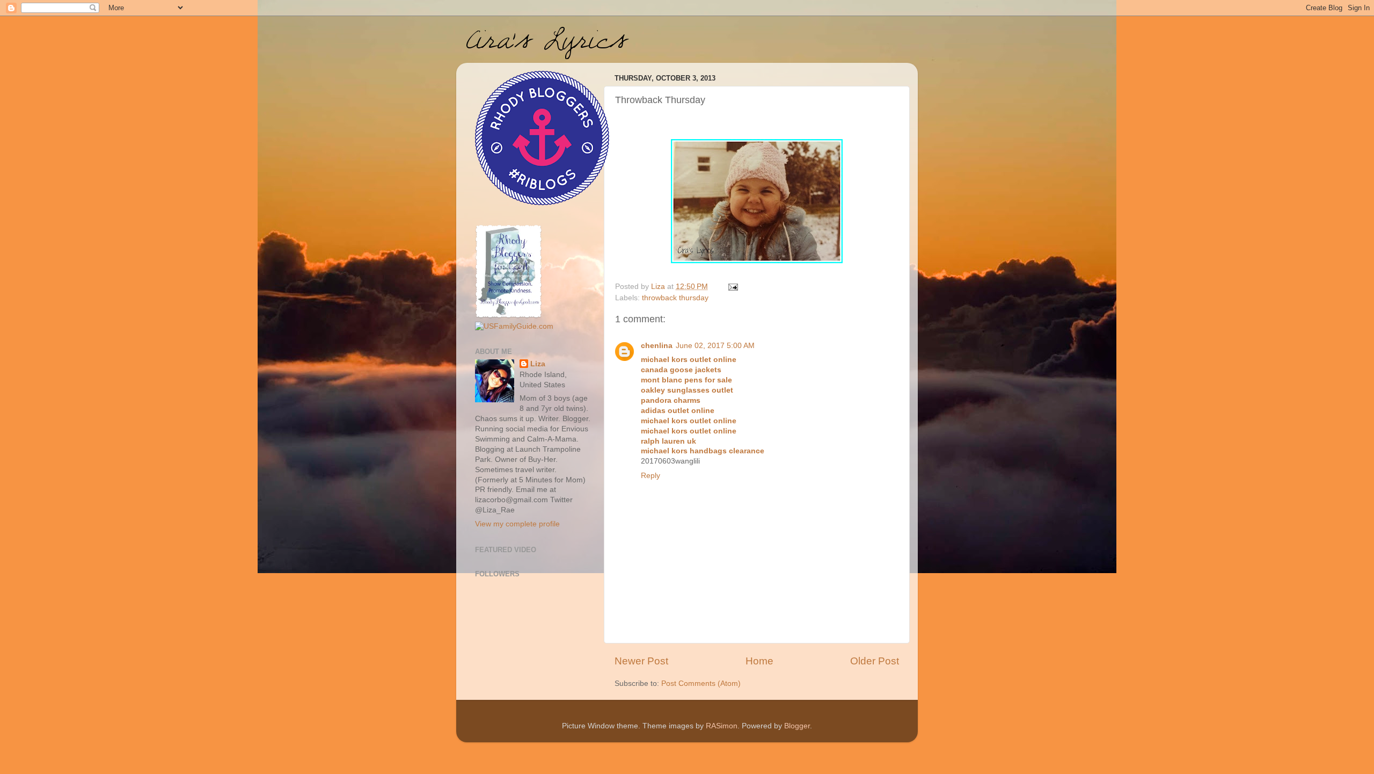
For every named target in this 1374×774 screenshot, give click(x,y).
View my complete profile (517, 524)
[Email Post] (732, 287)
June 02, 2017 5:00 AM (715, 346)
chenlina (657, 346)
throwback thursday (675, 298)
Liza (537, 364)
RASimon (721, 726)
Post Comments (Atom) (701, 683)
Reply (650, 476)
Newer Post (641, 661)
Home (759, 661)
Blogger (797, 726)
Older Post (874, 661)
